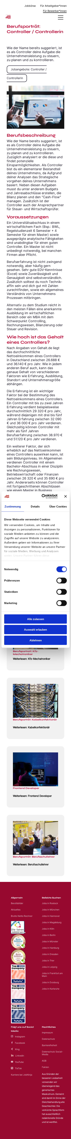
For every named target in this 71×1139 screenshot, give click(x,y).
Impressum (47, 1032)
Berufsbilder (17, 903)
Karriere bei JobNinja (21, 1074)
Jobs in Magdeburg (51, 922)
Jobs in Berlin (49, 935)
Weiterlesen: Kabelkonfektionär (31, 727)
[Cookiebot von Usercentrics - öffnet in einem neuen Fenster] (43, 496)
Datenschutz (48, 1039)
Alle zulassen (35, 618)
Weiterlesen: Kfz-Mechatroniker (31, 658)
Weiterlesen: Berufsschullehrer (31, 864)
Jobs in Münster (50, 941)
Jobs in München (50, 909)
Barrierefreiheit (49, 1045)
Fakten (45, 1067)
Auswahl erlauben (35, 629)
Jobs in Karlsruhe (50, 988)
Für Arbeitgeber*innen (53, 5)
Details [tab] (35, 506)
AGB (44, 1060)
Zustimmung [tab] (13, 506)
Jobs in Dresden (50, 954)
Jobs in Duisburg (50, 982)
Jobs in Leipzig (49, 967)
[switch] (61, 580)
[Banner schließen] (65, 496)
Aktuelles (15, 909)
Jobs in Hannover (51, 916)
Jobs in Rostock (50, 903)
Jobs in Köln (48, 928)
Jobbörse (30, 5)
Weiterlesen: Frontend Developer (32, 795)
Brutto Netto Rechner (21, 916)
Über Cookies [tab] (58, 506)
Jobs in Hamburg (50, 947)
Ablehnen (35, 640)
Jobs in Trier (48, 960)
